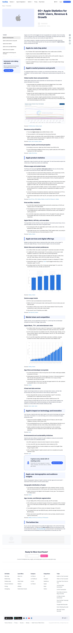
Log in (60, 1)
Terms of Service (8, 622)
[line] (70, 43)
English (64, 618)
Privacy (16, 622)
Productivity (8, 5)
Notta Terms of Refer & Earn (38, 622)
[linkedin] (70, 38)
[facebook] (70, 41)
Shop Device (41, 1)
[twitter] (70, 35)
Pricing (35, 1)
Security (22, 622)
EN (56, 1)
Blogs (3, 5)
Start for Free (67, 1)
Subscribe (43, 555)
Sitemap (27, 622)
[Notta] (5, 2)
